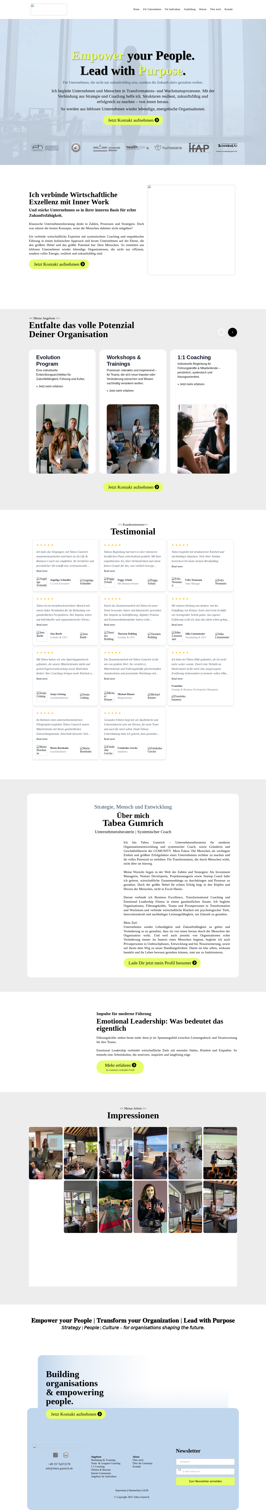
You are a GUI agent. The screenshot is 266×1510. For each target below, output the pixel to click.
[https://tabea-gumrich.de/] (49, 9)
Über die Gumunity (143, 1463)
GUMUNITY (162, 851)
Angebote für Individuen (103, 1476)
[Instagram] (55, 1455)
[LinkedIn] (66, 1455)
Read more (42, 570)
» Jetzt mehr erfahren (49, 386)
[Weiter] (232, 332)
